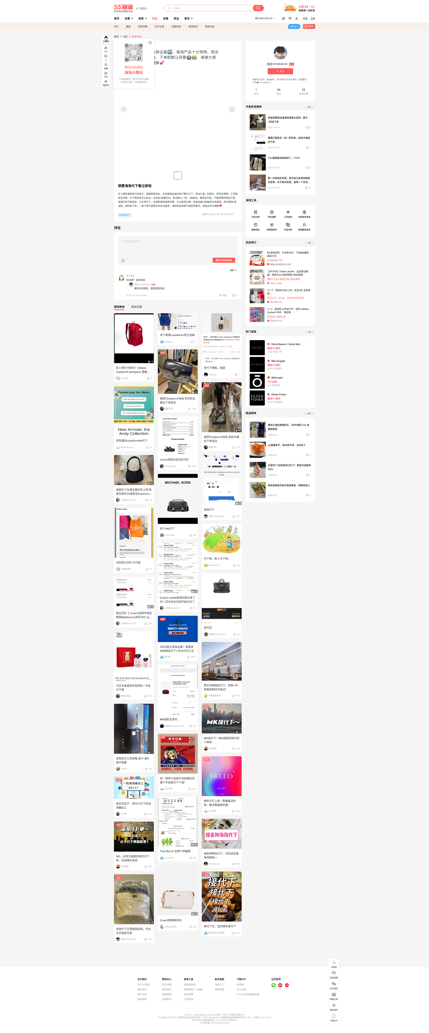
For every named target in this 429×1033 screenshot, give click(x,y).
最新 (128, 26)
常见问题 (166, 984)
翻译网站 (256, 229)
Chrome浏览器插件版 (248, 994)
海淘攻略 (142, 26)
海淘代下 (126, 215)
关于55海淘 (143, 984)
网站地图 (142, 999)
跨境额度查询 (304, 229)
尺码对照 (256, 217)
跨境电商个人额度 (193, 989)
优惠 (127, 18)
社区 (116, 26)
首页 (116, 36)
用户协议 (142, 994)
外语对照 (288, 229)
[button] (143, 8)
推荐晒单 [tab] (119, 306)
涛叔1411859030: (142, 284)
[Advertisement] (280, 529)
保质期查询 (272, 229)
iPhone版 (241, 989)
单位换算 (272, 217)
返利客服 (166, 994)
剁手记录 (159, 26)
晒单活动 (209, 26)
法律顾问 (166, 999)
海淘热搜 (219, 989)
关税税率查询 (304, 217)
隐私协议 (142, 989)
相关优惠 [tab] (136, 306)
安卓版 (240, 984)
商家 (141, 18)
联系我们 (166, 989)
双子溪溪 (130, 276)
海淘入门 (219, 984)
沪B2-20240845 (211, 1017)
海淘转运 (193, 26)
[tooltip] (133, 64)
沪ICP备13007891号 (167, 1017)
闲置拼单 (176, 26)
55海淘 (123, 8)
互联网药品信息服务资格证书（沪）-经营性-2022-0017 (245, 1017)
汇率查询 (288, 217)
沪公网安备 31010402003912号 (214, 1023)
